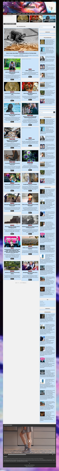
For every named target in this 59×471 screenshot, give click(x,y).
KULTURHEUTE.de (29, 7)
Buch (29, 13)
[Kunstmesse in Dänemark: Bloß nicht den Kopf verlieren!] (42, 92)
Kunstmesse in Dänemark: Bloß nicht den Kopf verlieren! (12, 271)
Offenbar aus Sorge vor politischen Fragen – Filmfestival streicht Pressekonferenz (30, 115)
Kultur (20, 49)
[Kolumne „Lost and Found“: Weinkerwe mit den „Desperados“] (42, 163)
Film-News (23, 13)
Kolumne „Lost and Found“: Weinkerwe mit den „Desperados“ (30, 246)
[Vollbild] (54, 452)
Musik (32, 13)
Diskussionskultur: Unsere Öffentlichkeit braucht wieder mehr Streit (36, 20)
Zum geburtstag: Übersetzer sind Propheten (30, 182)
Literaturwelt (16, 1)
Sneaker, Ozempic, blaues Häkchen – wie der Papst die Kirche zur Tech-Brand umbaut (21, 50)
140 (21, 280)
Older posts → (24, 280)
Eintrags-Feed (42, 300)
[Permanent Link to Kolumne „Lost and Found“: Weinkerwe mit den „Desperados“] (30, 238)
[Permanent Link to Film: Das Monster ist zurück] (30, 130)
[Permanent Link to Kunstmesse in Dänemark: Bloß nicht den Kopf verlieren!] (12, 263)
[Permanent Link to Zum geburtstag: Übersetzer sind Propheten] (30, 175)
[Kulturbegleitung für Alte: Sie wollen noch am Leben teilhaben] (42, 100)
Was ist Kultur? (41, 13)
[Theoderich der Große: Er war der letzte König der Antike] (42, 41)
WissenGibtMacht (22, 1)
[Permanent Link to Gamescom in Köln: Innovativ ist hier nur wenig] (12, 175)
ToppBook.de (5, 454)
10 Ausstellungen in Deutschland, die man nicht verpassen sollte (12, 161)
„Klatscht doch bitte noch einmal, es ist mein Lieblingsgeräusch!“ (12, 70)
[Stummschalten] (52, 452)
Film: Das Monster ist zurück (30, 136)
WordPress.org (42, 303)
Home (4, 1)
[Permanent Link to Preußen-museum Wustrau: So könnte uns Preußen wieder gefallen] (30, 195)
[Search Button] (29, 461)
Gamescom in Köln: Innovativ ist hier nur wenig (12, 182)
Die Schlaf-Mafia (30, 161)
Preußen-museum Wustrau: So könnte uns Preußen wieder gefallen (30, 203)
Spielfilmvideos (9, 13)
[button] (29, 439)
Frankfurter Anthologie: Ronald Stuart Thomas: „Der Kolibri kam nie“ (50, 55)
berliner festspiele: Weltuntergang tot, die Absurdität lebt (23, 21)
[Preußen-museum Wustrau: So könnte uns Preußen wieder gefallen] (42, 74)
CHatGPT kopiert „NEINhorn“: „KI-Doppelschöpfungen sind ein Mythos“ (50, 63)
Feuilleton (36, 13)
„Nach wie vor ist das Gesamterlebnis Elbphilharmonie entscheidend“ (12, 139)
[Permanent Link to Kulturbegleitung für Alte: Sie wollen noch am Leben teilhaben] (30, 263)
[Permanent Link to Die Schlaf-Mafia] (30, 153)
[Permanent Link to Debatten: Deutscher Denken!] (30, 61)
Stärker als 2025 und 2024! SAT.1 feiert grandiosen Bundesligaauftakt (50, 244)
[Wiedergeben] (4, 452)
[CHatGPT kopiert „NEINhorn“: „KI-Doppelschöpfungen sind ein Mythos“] (42, 66)
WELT (23, 49)
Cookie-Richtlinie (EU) (38, 1)
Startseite (5, 13)
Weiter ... (12, 77)
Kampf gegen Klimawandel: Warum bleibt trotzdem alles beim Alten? (12, 203)
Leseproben (12, 1)
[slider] (29, 452)
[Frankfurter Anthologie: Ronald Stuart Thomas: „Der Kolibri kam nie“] (42, 58)
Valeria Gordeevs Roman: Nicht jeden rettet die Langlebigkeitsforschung (12, 225)
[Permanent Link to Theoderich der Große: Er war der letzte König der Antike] (12, 84)
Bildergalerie (19, 13)
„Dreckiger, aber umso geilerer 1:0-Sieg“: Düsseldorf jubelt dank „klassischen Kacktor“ (50, 275)
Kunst (27, 13)
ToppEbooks (7, 1)
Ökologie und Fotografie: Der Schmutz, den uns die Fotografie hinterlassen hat (30, 225)
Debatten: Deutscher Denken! (30, 68)
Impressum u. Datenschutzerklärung (29, 1)
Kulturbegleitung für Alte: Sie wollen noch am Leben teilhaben (30, 271)
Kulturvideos (14, 13)
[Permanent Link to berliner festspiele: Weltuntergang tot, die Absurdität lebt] (30, 84)
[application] (29, 438)
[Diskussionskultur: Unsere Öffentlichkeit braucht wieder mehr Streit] (42, 128)
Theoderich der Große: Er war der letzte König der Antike (10, 21)
